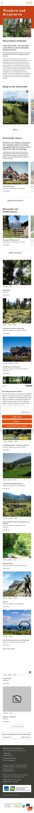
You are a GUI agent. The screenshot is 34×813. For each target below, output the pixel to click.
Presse (12, 776)
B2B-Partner (15, 774)
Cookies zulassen (17, 416)
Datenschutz (10, 779)
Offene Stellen (17, 776)
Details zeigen (25, 412)
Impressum (15, 781)
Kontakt (10, 774)
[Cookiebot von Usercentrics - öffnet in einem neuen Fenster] (25, 386)
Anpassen (16, 421)
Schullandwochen (23, 774)
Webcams (5, 774)
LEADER (5, 779)
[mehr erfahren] (15, 107)
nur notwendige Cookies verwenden (17, 426)
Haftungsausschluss (7, 781)
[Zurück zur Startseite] (29, 3)
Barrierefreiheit (17, 779)
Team (23, 776)
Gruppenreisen (6, 776)
